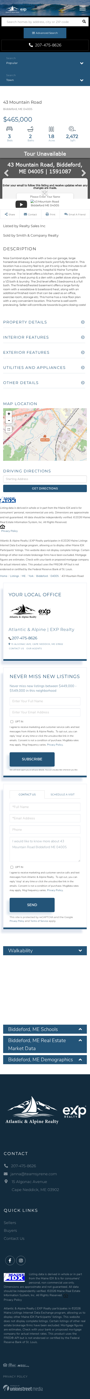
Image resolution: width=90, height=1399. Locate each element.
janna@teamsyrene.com (33, 1174)
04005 (54, 576)
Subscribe (32, 759)
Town (10, 80)
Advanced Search (47, 32)
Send (32, 905)
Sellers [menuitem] (10, 1222)
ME (24, 576)
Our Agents (34, 648)
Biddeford (42, 576)
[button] (84, 21)
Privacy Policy (9, 531)
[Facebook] (9, 1260)
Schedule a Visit (63, 794)
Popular (12, 63)
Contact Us (16, 648)
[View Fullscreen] (9, 429)
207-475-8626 (47, 45)
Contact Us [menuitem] (14, 1238)
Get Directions (45, 488)
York (30, 576)
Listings (14, 576)
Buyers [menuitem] (10, 1230)
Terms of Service (39, 921)
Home (3, 576)
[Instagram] (20, 1260)
